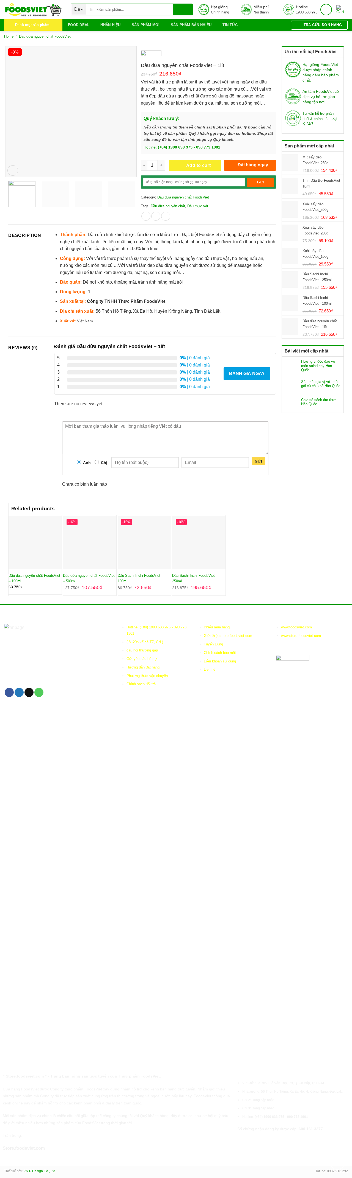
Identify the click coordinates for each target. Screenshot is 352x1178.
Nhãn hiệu (110, 25)
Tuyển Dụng (213, 644)
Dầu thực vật (197, 206)
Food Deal (78, 25)
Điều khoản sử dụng (220, 661)
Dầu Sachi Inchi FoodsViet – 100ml (140, 578)
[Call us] (38, 692)
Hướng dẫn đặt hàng (143, 667)
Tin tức (230, 25)
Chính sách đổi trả (141, 684)
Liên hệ (209, 669)
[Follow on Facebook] (9, 692)
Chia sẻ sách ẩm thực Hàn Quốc (319, 402)
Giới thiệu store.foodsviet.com (228, 636)
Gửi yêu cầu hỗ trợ (142, 659)
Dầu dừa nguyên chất (168, 206)
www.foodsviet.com (296, 627)
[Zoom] (12, 170)
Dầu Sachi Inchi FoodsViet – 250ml (195, 578)
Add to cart (198, 165)
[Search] (182, 9)
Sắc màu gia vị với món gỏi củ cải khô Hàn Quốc (320, 384)
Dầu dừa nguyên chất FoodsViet (45, 36)
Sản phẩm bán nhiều (191, 25)
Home (8, 36)
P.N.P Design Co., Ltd (39, 1171)
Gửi (258, 461)
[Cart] (342, 9)
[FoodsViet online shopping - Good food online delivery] (33, 9)
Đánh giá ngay (247, 373)
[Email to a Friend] (165, 216)
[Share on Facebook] (145, 216)
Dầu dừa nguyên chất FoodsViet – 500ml (89, 578)
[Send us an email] (29, 692)
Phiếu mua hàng (217, 627)
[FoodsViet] (151, 55)
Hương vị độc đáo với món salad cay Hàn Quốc (318, 365)
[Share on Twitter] (155, 216)
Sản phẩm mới (146, 25)
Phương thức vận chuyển (147, 676)
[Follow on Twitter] (19, 692)
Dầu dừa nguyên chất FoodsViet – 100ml (34, 578)
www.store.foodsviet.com (301, 636)
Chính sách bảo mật (220, 653)
